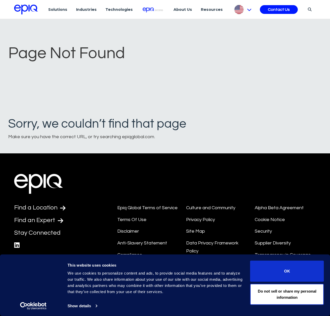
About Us (183, 9)
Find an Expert (35, 220)
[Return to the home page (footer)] (26, 9)
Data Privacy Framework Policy (212, 247)
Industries (86, 9)
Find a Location (36, 207)
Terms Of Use (131, 219)
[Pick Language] (242, 9)
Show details (79, 306)
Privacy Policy (200, 219)
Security (263, 231)
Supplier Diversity (273, 243)
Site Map (195, 231)
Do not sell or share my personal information (287, 294)
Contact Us (279, 9)
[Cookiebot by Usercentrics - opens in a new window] (33, 306)
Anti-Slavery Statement (142, 243)
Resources (212, 9)
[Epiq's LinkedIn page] (17, 245)
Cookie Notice (270, 219)
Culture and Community (210, 207)
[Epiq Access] (153, 9)
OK (287, 271)
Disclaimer (128, 231)
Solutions (57, 9)
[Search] (309, 9)
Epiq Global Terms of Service (147, 207)
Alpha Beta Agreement (279, 207)
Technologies (119, 9)
